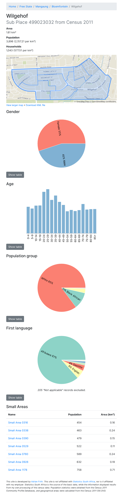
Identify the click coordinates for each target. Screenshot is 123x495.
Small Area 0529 (18, 446)
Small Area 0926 (18, 461)
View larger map (14, 105)
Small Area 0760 (18, 454)
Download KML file (35, 105)
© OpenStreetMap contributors (103, 101)
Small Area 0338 (18, 430)
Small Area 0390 (18, 438)
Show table (15, 174)
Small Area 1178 (17, 469)
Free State (26, 6)
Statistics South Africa (84, 481)
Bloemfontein (60, 6)
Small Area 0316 (18, 422)
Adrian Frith (37, 481)
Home (12, 6)
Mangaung (42, 6)
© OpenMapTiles (81, 101)
